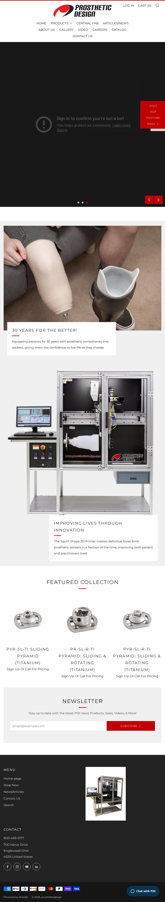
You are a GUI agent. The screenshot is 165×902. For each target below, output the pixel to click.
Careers (100, 30)
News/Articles (14, 792)
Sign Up (13, 669)
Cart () (144, 5)
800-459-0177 (14, 838)
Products (59, 23)
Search (9, 805)
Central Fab (87, 23)
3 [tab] (87, 202)
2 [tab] (83, 202)
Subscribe (129, 725)
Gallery (66, 30)
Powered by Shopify (16, 897)
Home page (12, 778)
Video (83, 30)
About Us (46, 30)
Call (28, 669)
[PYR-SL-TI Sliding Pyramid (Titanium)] (28, 619)
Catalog (119, 30)
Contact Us (83, 36)
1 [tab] (78, 202)
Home (41, 23)
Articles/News (116, 23)
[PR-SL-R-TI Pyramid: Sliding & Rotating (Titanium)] (82, 619)
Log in (128, 5)
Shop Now (11, 785)
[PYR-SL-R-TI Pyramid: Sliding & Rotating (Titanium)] (137, 619)
